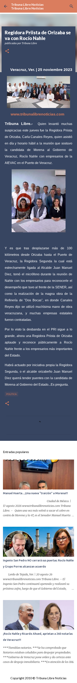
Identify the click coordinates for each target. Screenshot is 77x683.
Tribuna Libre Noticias (27, 4)
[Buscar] (71, 6)
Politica (11, 394)
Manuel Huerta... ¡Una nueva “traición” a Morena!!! (35, 493)
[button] (7, 51)
